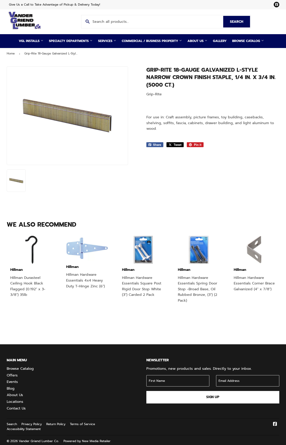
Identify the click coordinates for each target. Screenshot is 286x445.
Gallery (220, 41)
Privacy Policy (31, 424)
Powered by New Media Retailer (87, 441)
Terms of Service (82, 424)
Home (11, 53)
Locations (15, 401)
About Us (196, 41)
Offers (12, 375)
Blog (11, 388)
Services (106, 41)
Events (12, 381)
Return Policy (55, 424)
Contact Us (16, 408)
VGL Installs (30, 41)
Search (240, 21)
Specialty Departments (69, 41)
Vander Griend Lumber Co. (39, 441)
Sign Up (212, 397)
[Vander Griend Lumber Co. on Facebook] (275, 424)
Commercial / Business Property (150, 41)
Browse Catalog (246, 41)
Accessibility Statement (24, 429)
